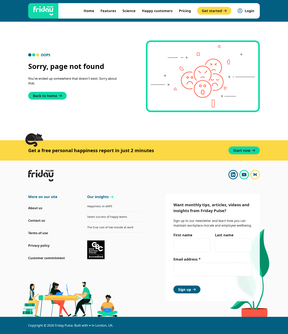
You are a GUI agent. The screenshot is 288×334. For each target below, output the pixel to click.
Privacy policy (39, 245)
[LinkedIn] (233, 174)
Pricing (185, 10)
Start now (241, 150)
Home (89, 10)
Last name (224, 235)
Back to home (45, 95)
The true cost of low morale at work (110, 227)
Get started (212, 10)
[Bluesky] (255, 174)
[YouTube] (244, 174)
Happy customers (157, 10)
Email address (187, 259)
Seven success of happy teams (107, 217)
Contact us (36, 220)
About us (35, 208)
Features (108, 10)
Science (129, 10)
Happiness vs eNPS (99, 206)
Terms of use (38, 233)
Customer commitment (46, 258)
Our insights (98, 196)
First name (182, 235)
